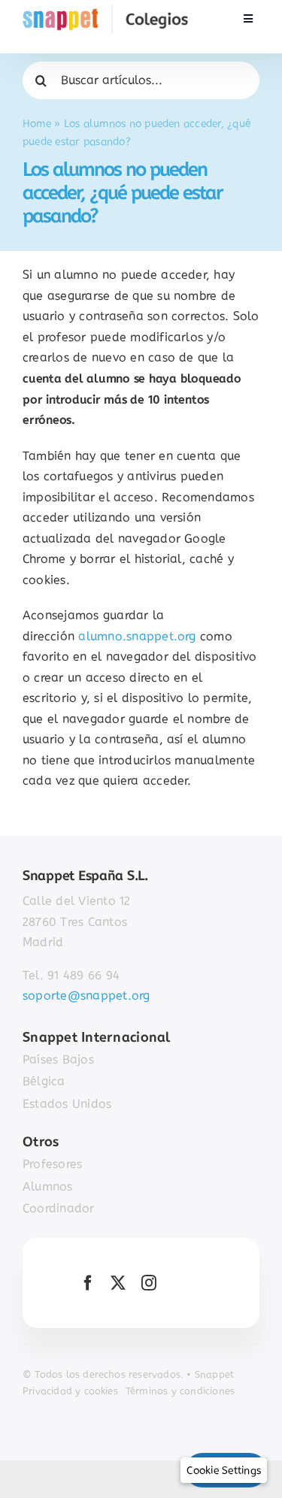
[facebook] (88, 1283)
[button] (223, 1470)
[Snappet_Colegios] (105, 10)
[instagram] (148, 1283)
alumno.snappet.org (137, 636)
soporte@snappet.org (86, 995)
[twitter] (118, 1283)
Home (37, 123)
